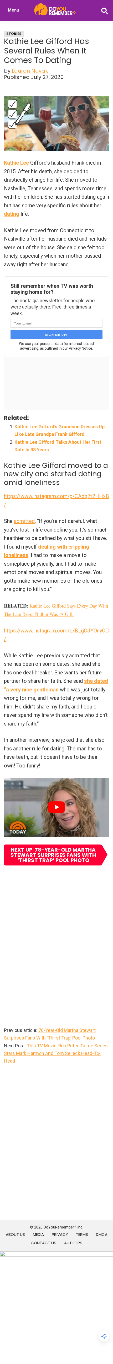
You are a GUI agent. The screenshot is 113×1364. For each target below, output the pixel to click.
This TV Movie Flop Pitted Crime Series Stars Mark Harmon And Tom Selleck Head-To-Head (56, 1053)
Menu (13, 10)
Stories (14, 33)
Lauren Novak (30, 70)
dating (11, 214)
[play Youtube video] (56, 807)
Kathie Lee (16, 163)
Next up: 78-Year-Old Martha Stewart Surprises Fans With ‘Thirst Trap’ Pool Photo (53, 855)
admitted (24, 521)
